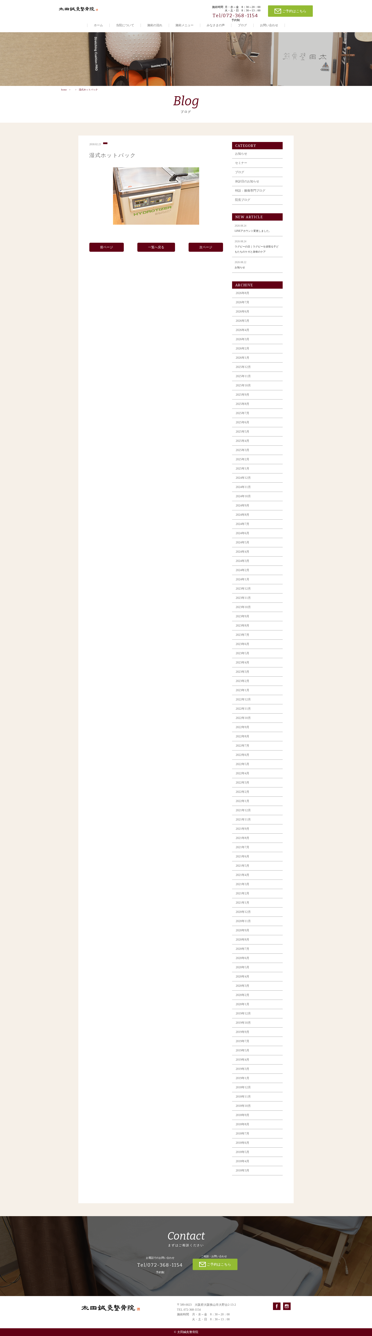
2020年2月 (242, 995)
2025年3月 (242, 450)
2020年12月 (243, 912)
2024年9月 (242, 505)
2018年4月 (242, 1161)
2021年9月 (242, 828)
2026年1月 (242, 357)
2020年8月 (242, 939)
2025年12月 (243, 367)
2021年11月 (243, 819)
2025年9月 (242, 394)
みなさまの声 (216, 25)
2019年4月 (242, 1059)
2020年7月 (242, 948)
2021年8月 (242, 838)
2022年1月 (242, 801)
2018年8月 (242, 1124)
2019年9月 (242, 1032)
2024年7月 (242, 524)
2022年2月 (242, 791)
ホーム (98, 25)
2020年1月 (242, 1004)
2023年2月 (242, 681)
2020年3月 (242, 985)
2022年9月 (242, 727)
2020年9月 (242, 930)
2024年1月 (242, 579)
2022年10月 (243, 718)
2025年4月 (242, 440)
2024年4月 (242, 551)
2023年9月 (242, 616)
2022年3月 (242, 782)
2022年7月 (242, 745)
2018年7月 (242, 1133)
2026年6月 (242, 311)
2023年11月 (243, 597)
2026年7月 (242, 302)
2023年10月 (243, 607)
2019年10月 (243, 1022)
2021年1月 (242, 902)
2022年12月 (243, 699)
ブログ (242, 25)
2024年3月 (242, 561)
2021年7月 (242, 847)
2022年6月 (242, 754)
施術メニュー (184, 25)
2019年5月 (242, 1050)
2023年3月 (242, 671)
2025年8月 (242, 404)
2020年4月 (242, 976)
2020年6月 (242, 958)
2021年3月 (242, 884)
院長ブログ (242, 199)
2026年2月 (242, 348)
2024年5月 (242, 542)
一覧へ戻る (156, 247)
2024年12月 (243, 477)
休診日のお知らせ (247, 181)
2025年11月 (243, 376)
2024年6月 (242, 533)
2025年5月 (242, 431)
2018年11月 (243, 1096)
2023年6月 (242, 644)
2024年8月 (242, 514)
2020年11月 (243, 921)
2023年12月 (243, 588)
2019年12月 (243, 1013)
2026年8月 (242, 293)
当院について (125, 25)
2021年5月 (242, 865)
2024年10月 (243, 496)
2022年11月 (243, 708)
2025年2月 (242, 459)
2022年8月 (242, 736)
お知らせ (241, 153)
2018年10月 (243, 1105)
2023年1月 (242, 690)
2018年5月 (242, 1152)
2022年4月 (242, 773)
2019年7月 (242, 1041)
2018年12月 (243, 1087)
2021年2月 (242, 893)
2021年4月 (242, 875)
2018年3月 (242, 1170)
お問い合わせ (269, 25)
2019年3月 (242, 1069)
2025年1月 (242, 468)
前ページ (106, 247)
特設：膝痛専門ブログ (250, 190)
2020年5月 (242, 967)
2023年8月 (242, 625)
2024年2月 (242, 570)
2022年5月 (242, 764)
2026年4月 (242, 330)
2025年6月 (242, 422)
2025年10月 (243, 385)
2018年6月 (242, 1142)
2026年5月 (242, 320)
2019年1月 (242, 1078)
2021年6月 (242, 856)
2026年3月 (242, 339)
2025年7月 (242, 413)
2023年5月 (242, 653)
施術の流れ (154, 25)
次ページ (205, 247)
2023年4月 (242, 662)
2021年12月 (243, 810)
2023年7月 (242, 634)
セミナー (241, 163)
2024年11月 (243, 487)
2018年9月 (242, 1115)
